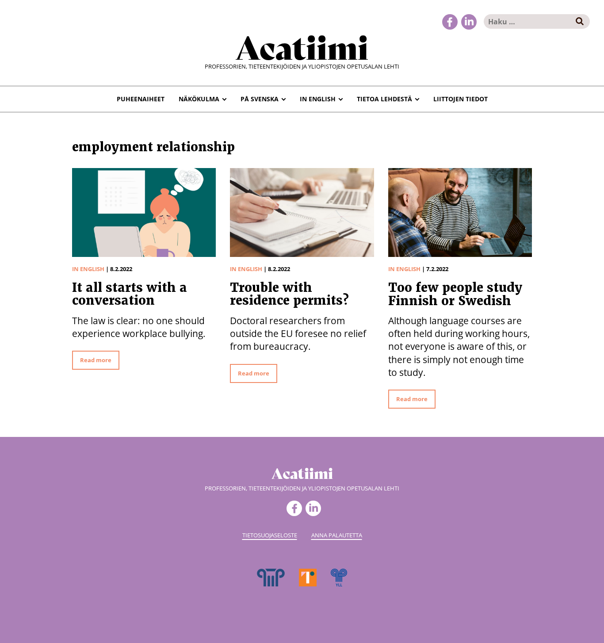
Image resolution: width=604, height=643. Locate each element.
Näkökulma (199, 98)
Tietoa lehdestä (384, 98)
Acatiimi (302, 45)
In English (318, 98)
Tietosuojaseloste (269, 535)
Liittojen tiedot (460, 98)
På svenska (260, 98)
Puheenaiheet (140, 98)
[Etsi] (580, 21)
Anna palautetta (336, 535)
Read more (95, 360)
